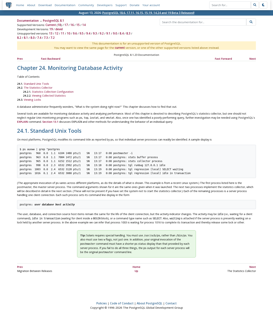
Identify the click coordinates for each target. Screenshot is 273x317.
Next (252, 58)
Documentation (65, 5)
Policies (101, 303)
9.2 (102, 33)
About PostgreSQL (149, 303)
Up (136, 271)
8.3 (128, 33)
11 (62, 33)
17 (66, 25)
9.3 (95, 33)
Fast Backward (50, 58)
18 (59, 25)
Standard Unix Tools (36, 83)
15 (78, 25)
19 (51, 29)
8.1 (26, 37)
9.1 (108, 33)
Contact (171, 303)
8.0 (32, 37)
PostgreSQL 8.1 (53, 20)
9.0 (115, 33)
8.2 (19, 37)
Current (51, 25)
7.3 (46, 37)
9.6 (75, 33)
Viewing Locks (32, 99)
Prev (20, 58)
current (120, 47)
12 (56, 33)
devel (59, 29)
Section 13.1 (50, 121)
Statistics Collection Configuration (53, 91)
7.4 (39, 37)
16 (72, 25)
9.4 (88, 33)
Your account (151, 5)
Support (121, 5)
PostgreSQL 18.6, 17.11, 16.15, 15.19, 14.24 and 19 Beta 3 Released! (148, 13)
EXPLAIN (22, 121)
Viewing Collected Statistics (49, 95)
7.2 (53, 37)
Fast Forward (223, 58)
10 (68, 33)
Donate (134, 5)
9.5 (81, 33)
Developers (105, 5)
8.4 (122, 33)
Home (20, 5)
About (31, 5)
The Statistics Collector (38, 87)
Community (86, 5)
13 (50, 33)
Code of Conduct (122, 303)
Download (45, 5)
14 (84, 25)
